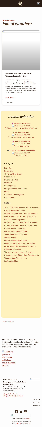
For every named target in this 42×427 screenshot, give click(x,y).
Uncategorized (9, 186)
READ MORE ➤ (10, 97)
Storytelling (22, 255)
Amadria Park (24, 208)
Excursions (8, 171)
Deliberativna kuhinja (17, 211)
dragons (24, 258)
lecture (32, 243)
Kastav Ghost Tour (11, 225)
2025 (11, 208)
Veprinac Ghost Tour (12, 258)
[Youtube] (25, 411)
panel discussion (10, 243)
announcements (10, 237)
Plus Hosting (26, 418)
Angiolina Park (23, 243)
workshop (8, 249)
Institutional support (11, 222)
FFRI (13, 217)
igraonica (21, 220)
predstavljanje (9, 246)
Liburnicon (8, 183)
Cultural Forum (10, 228)
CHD (6, 211)
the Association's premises (26, 246)
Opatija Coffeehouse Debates (15, 189)
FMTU (18, 217)
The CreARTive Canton (13, 174)
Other (6, 192)
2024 (6, 208)
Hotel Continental (10, 220)
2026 (16, 208)
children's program (11, 214)
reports (34, 222)
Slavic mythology (10, 255)
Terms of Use (36, 402)
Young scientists (10, 234)
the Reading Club (11, 261)
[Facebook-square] (16, 411)
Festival (7, 217)
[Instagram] (21, 411)
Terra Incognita (33, 255)
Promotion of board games (14, 195)
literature (22, 225)
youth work (17, 249)
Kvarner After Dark (11, 180)
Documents (36, 405)
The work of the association (14, 252)
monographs (22, 234)
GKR (34, 217)
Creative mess (9, 177)
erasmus (34, 214)
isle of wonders (25, 222)
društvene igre (24, 214)
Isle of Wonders (28, 82)
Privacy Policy (36, 399)
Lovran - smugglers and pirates (16, 231)
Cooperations (9, 198)
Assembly (29, 252)
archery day (34, 208)
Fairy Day (8, 168)
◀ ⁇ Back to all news (8, 20)
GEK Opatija (26, 217)
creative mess (32, 225)
